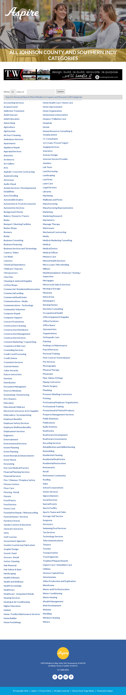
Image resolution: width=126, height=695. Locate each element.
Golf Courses (10, 537)
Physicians (48, 374)
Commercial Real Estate (15, 297)
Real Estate (48, 431)
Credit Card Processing (15, 354)
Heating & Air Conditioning (17, 602)
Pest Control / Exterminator (56, 357)
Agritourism (9, 131)
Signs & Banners (50, 496)
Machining (48, 195)
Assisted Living (11, 176)
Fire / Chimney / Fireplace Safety (19, 480)
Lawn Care (48, 183)
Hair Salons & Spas (12, 569)
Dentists (8, 378)
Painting (47, 341)
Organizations (50, 333)
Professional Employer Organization (60, 402)
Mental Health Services (54, 260)
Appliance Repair (12, 147)
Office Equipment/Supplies (56, 317)
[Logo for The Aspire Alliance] (22, 13)
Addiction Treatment (14, 111)
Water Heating (50, 597)
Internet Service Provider (55, 159)
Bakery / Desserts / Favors (16, 216)
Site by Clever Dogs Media (83, 691)
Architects (9, 159)
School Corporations (53, 487)
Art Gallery (9, 163)
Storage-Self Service (53, 516)
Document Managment (15, 386)
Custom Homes (11, 366)
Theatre (47, 544)
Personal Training (51, 353)
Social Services (50, 500)
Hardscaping (10, 573)
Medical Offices (50, 252)
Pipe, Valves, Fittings (53, 378)
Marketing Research (52, 216)
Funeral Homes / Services (16, 516)
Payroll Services (50, 349)
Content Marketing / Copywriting (20, 342)
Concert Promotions (14, 321)
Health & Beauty (12, 577)
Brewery (8, 232)
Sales (45, 483)
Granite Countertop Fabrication (19, 545)
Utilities (46, 569)
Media (46, 236)
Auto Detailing (11, 195)
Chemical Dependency (14, 264)
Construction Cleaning (15, 325)
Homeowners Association (55, 115)
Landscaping (49, 175)
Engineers (8, 435)
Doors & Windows (12, 390)
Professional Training (53, 406)
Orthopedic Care (51, 337)
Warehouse (48, 585)
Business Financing (13, 244)
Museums (47, 292)
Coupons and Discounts (56, 97)
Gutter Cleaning (11, 561)
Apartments (10, 143)
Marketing (48, 212)
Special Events (50, 504)
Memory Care (49, 256)
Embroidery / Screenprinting (17, 415)
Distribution (10, 382)
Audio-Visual (10, 184)
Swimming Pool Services (54, 528)
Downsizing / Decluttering (16, 394)
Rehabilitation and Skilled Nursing (59, 447)
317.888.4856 (63, 670)
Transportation (50, 552)
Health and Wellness (13, 581)
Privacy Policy (45, 691)
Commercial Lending (13, 293)
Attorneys (9, 180)
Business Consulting (13, 240)
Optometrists (49, 329)
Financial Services (12, 476)
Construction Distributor (16, 329)
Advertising (9, 123)
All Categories (75, 97)
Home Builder (10, 618)
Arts (6, 167)
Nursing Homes (50, 305)
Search (9, 97)
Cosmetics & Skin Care (14, 346)
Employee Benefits (13, 419)
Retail (45, 471)
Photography (49, 366)
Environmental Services (15, 443)
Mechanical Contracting (54, 232)
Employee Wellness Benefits (17, 427)
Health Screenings (12, 585)
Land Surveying (50, 171)
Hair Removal (10, 565)
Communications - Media (16, 301)
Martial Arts (48, 220)
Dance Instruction (13, 374)
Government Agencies (15, 541)
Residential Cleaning (53, 455)
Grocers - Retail (11, 557)
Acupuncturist (11, 106)
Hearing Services (12, 598)
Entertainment (11, 439)
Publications (49, 422)
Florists (7, 496)
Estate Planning (11, 447)
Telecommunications (53, 540)
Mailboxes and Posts (52, 199)
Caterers (8, 260)
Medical (46, 244)
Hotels (46, 127)
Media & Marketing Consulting (57, 240)
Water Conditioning (52, 593)
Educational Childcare (14, 407)
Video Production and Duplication (59, 581)
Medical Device (50, 248)
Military (46, 268)
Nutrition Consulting (53, 309)
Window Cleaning (51, 617)
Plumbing (47, 390)
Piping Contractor (52, 382)
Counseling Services (13, 350)
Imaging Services (51, 147)
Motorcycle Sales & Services (56, 284)
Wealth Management (53, 601)
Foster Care (9, 508)
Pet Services (49, 361)
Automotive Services (14, 208)
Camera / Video (11, 252)
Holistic (7, 610)
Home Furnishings (12, 622)
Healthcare (9, 590)
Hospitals (47, 123)
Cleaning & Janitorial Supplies (18, 281)
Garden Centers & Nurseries (17, 524)
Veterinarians (49, 577)
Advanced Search (21, 97)
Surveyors (48, 524)
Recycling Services (52, 443)
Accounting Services (14, 102)
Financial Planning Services (17, 472)
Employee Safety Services (16, 423)
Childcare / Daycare (13, 268)
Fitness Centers (11, 484)
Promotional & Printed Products (58, 410)
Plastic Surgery (50, 386)
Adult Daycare (11, 115)
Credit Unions (10, 358)
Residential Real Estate (54, 459)
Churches (8, 277)
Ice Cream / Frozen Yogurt (55, 143)
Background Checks (13, 212)
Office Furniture (51, 321)
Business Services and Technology (20, 248)
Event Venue (10, 459)
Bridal (6, 236)
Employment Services (14, 431)
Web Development (52, 605)
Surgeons (47, 520)
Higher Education (12, 606)
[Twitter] (60, 676)
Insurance (48, 151)
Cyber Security (11, 370)
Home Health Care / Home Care (58, 102)
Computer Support (13, 317)
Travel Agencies (50, 557)
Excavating (9, 464)
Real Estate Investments (55, 439)
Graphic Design (11, 549)
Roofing (46, 479)
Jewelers (47, 163)
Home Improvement (52, 106)
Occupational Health (53, 313)
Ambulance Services (13, 139)
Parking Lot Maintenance (55, 345)
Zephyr (110, 691)
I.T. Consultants (50, 138)
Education (9, 403)
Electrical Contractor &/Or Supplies (21, 411)
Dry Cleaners (10, 399)
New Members (37, 97)
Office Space (49, 325)
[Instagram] (54, 676)
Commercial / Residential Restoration (22, 289)
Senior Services (50, 491)
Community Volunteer (14, 309)
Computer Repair (12, 313)
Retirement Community (54, 475)
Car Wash (8, 256)
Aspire (34, 691)
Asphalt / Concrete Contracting (19, 171)
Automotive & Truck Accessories (20, 203)
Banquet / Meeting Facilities (17, 224)
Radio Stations (50, 426)
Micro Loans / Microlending (56, 264)
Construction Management (17, 334)
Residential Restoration (54, 463)
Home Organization (52, 111)
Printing (47, 398)
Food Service (10, 504)
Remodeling (48, 451)
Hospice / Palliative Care (54, 119)
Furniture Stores (12, 520)
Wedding (47, 613)
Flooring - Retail (11, 492)
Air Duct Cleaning (12, 135)
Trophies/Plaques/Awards (55, 560)
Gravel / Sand (10, 553)
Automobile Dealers (13, 199)
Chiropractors (11, 273)
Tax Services (49, 532)
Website (47, 609)
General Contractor (13, 528)
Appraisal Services (12, 151)
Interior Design (50, 155)
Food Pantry (10, 500)
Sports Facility (50, 508)
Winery (46, 622)
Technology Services (53, 536)
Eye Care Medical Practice (16, 468)
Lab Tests (47, 167)
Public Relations (50, 418)
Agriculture (9, 127)
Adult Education (11, 119)
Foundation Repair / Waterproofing (21, 512)
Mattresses (48, 228)
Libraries (47, 191)
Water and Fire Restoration (56, 589)
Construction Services (15, 338)
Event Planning (11, 451)
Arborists (8, 155)
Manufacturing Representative (58, 208)
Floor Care (9, 488)
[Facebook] (71, 676)
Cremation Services (13, 362)
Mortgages (48, 280)
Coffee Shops (10, 285)
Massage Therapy (51, 224)
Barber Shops (10, 228)
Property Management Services (58, 414)
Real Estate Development (55, 435)
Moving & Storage (51, 288)
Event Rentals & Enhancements (19, 455)
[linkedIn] (65, 676)
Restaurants (49, 467)
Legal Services (50, 187)
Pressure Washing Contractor (57, 394)
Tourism (47, 548)
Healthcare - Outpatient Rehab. (19, 594)
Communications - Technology (18, 305)
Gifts (6, 533)
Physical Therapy (51, 370)
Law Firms (47, 179)
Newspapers (49, 300)
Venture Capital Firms (53, 573)
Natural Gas (48, 296)
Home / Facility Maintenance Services (22, 614)
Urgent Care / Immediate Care (57, 565)
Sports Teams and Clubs (54, 512)
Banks (6, 220)
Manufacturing (50, 203)
